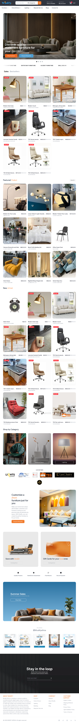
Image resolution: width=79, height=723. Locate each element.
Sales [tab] (6, 71)
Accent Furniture (16, 65)
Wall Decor (32, 65)
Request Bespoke (18, 521)
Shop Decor (10, 55)
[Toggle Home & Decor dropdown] (20, 8)
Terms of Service (67, 712)
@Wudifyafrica (39, 630)
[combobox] (32, 3)
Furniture (4, 8)
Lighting (26, 8)
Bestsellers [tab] (14, 71)
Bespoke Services (38, 708)
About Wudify (52, 701)
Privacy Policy (67, 707)
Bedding (36, 706)
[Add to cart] (24, 100)
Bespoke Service (38, 8)
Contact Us (55, 8)
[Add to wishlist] (24, 78)
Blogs (47, 8)
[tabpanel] (39, 124)
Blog (50, 706)
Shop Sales (18, 600)
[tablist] (11, 71)
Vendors (51, 698)
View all (72, 180)
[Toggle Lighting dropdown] (30, 8)
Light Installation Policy (69, 709)
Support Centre (67, 700)
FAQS (50, 703)
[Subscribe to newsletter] (51, 678)
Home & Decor (16, 8)
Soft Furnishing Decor (49, 65)
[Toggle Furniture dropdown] (8, 8)
